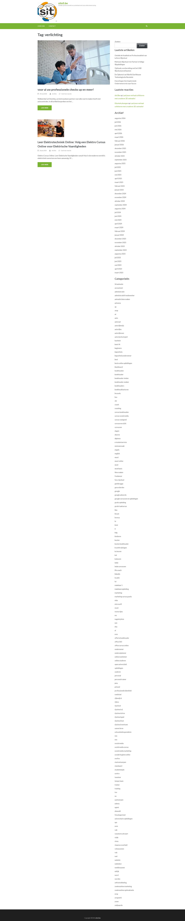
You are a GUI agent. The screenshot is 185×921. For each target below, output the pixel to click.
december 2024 (120, 194)
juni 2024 (118, 216)
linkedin (117, 574)
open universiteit (121, 664)
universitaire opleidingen (123, 819)
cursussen (118, 427)
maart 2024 (119, 227)
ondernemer (119, 649)
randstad (118, 694)
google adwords (121, 495)
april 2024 (118, 224)
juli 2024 (118, 212)
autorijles (118, 329)
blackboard (119, 367)
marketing (118, 593)
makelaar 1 (119, 585)
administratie (119, 292)
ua (115, 796)
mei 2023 (118, 265)
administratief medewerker (125, 295)
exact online (119, 461)
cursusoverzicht (120, 423)
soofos (117, 758)
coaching (118, 408)
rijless (117, 702)
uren (116, 826)
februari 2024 (120, 231)
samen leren (119, 728)
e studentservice (121, 442)
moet (117, 608)
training (117, 789)
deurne (117, 435)
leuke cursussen (120, 566)
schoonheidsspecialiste (123, 732)
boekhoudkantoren (122, 390)
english (117, 454)
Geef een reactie (66, 94)
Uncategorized (120, 815)
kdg (116, 533)
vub (116, 853)
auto (116, 318)
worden (117, 879)
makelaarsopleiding (122, 589)
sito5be (54, 94)
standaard (118, 766)
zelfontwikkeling (121, 883)
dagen (117, 431)
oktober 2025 (120, 156)
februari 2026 (120, 141)
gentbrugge (119, 484)
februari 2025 (120, 186)
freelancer (118, 476)
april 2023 (118, 269)
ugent (117, 807)
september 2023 (121, 250)
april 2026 (118, 133)
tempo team (119, 781)
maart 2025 (119, 182)
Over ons (41, 26)
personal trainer (120, 679)
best (116, 359)
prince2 (117, 687)
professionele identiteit (123, 691)
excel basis (118, 469)
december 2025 (120, 148)
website (117, 860)
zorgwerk (118, 898)
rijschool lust (119, 721)
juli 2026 (118, 122)
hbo (116, 510)
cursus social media (122, 416)
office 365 (118, 642)
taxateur (118, 777)
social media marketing (123, 751)
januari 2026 (119, 145)
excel (116, 465)
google (117, 491)
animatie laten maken (122, 299)
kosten (117, 540)
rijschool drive (120, 713)
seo (116, 740)
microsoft (118, 604)
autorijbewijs (119, 326)
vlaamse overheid (121, 845)
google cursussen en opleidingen (126, 499)
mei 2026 (118, 130)
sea (116, 736)
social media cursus (122, 747)
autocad (118, 322)
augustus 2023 (120, 254)
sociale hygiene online (122, 755)
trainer (117, 785)
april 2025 (118, 178)
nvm (116, 634)
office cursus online (122, 645)
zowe (117, 901)
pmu (116, 683)
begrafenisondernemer (123, 356)
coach (117, 405)
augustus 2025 (120, 163)
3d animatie (119, 284)
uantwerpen (119, 800)
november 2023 (120, 242)
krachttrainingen (121, 548)
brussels (118, 393)
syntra (117, 773)
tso (116, 792)
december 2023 (120, 239)
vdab (116, 837)
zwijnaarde (119, 905)
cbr (116, 401)
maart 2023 (119, 273)
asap (116, 311)
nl (115, 630)
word (117, 875)
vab (116, 830)
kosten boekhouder (122, 544)
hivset (117, 514)
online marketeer (121, 657)
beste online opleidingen (123, 363)
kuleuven (118, 559)
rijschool (118, 706)
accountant (119, 288)
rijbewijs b (118, 698)
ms (116, 615)
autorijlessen (119, 333)
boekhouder (119, 374)
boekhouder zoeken (122, 382)
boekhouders (119, 386)
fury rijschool (119, 480)
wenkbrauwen (120, 868)
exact (117, 457)
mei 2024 (118, 220)
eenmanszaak (119, 446)
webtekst (118, 864)
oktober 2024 (120, 201)
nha (116, 627)
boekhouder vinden (122, 378)
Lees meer (44, 108)
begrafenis (118, 352)
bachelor (118, 341)
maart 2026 (119, 137)
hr (115, 521)
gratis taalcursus (121, 506)
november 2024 (120, 197)
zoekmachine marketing (123, 886)
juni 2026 (118, 126)
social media (119, 743)
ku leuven (118, 551)
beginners (118, 348)
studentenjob (119, 770)
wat (116, 856)
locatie (117, 578)
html (116, 525)
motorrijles (119, 612)
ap (115, 307)
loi (115, 582)
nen (116, 623)
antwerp (118, 303)
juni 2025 (118, 171)
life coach (118, 570)
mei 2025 (118, 175)
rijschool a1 (119, 709)
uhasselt (118, 811)
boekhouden (119, 371)
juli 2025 (118, 167)
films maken (119, 472)
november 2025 (120, 152)
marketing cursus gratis (123, 597)
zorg (116, 894)
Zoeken (117, 42)
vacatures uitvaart (121, 834)
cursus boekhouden (122, 412)
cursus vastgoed (121, 420)
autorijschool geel (121, 337)
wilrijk (117, 871)
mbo (116, 600)
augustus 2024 (120, 209)
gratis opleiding (120, 502)
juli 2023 (118, 258)
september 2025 (121, 160)
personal (118, 676)
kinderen (118, 536)
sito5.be (63, 3)
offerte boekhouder (122, 638)
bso (116, 397)
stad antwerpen (120, 762)
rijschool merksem (121, 725)
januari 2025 (119, 190)
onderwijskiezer (120, 653)
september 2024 (121, 205)
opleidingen (119, 668)
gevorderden (119, 487)
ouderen (118, 672)
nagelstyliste (119, 619)
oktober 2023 (120, 246)
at (115, 314)
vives (116, 841)
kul (116, 555)
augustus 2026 (120, 118)
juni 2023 (118, 261)
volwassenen (119, 849)
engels (117, 450)
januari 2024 (119, 235)
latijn (116, 563)
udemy (117, 804)
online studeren (120, 661)
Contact (52, 26)
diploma (117, 438)
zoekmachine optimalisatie (124, 890)
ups (116, 822)
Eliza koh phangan (121, 103)
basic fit (117, 344)
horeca (117, 518)
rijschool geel (119, 717)
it (115, 529)
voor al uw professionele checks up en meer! (66, 89)
